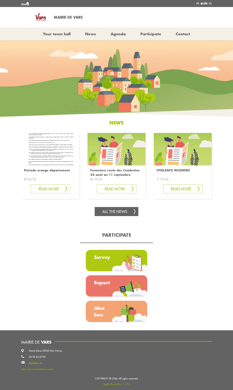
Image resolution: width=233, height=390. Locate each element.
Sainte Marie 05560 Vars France (45, 350)
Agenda (118, 34)
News (90, 34)
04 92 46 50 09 (37, 356)
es (210, 3)
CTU (127, 384)
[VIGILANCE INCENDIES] (183, 149)
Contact (183, 34)
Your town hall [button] (57, 34)
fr (197, 3)
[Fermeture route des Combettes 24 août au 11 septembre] (116, 149)
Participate (150, 34)
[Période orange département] (50, 149)
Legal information (112, 384)
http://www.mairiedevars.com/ (37, 369)
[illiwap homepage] (59, 3)
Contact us (35, 363)
